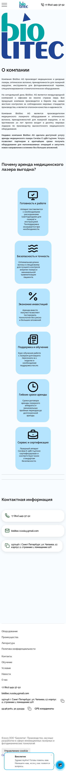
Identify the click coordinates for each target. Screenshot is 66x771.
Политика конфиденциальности (18, 649)
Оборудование (10, 631)
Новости (6, 674)
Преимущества (10, 637)
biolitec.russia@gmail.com (25, 531)
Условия (6, 668)
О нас (5, 680)
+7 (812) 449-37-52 (54, 4)
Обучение (7, 662)
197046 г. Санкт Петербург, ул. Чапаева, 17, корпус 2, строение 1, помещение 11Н (29, 700)
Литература (8, 643)
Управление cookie (16, 750)
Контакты (7, 656)
